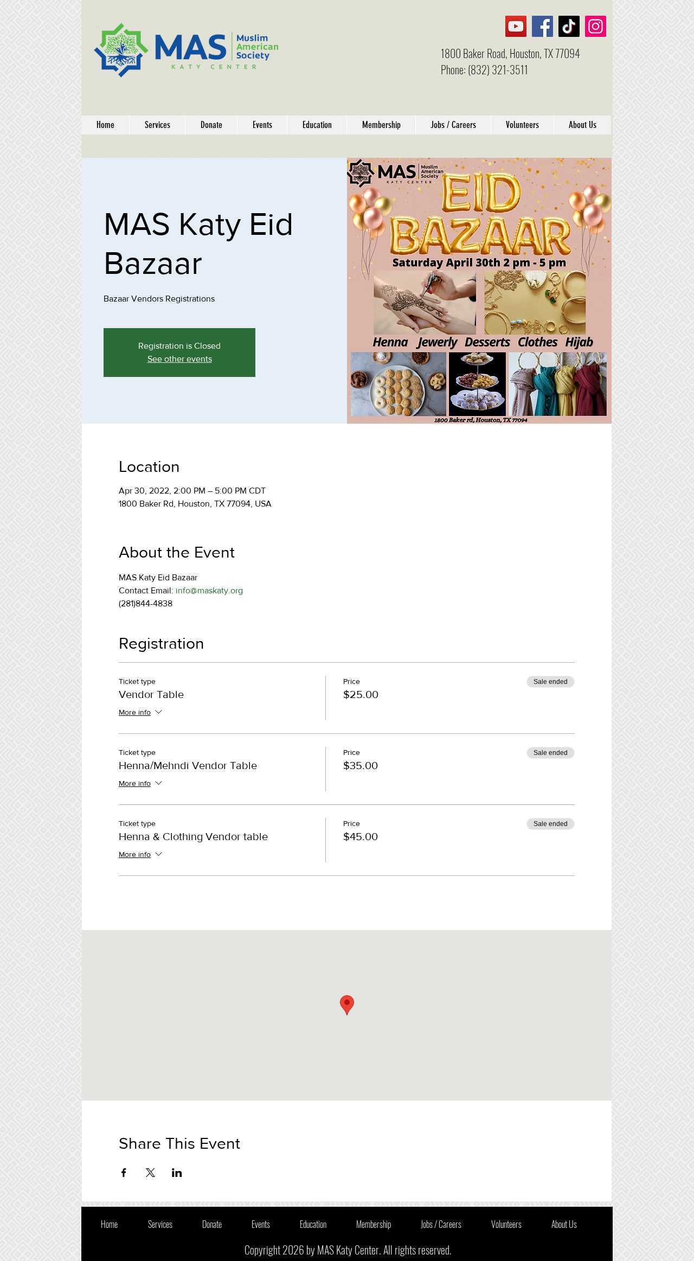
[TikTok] (569, 26)
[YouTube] (515, 26)
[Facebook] (542, 26)
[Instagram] (595, 26)
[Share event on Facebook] (124, 1172)
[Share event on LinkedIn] (177, 1172)
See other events (179, 358)
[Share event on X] (150, 1172)
